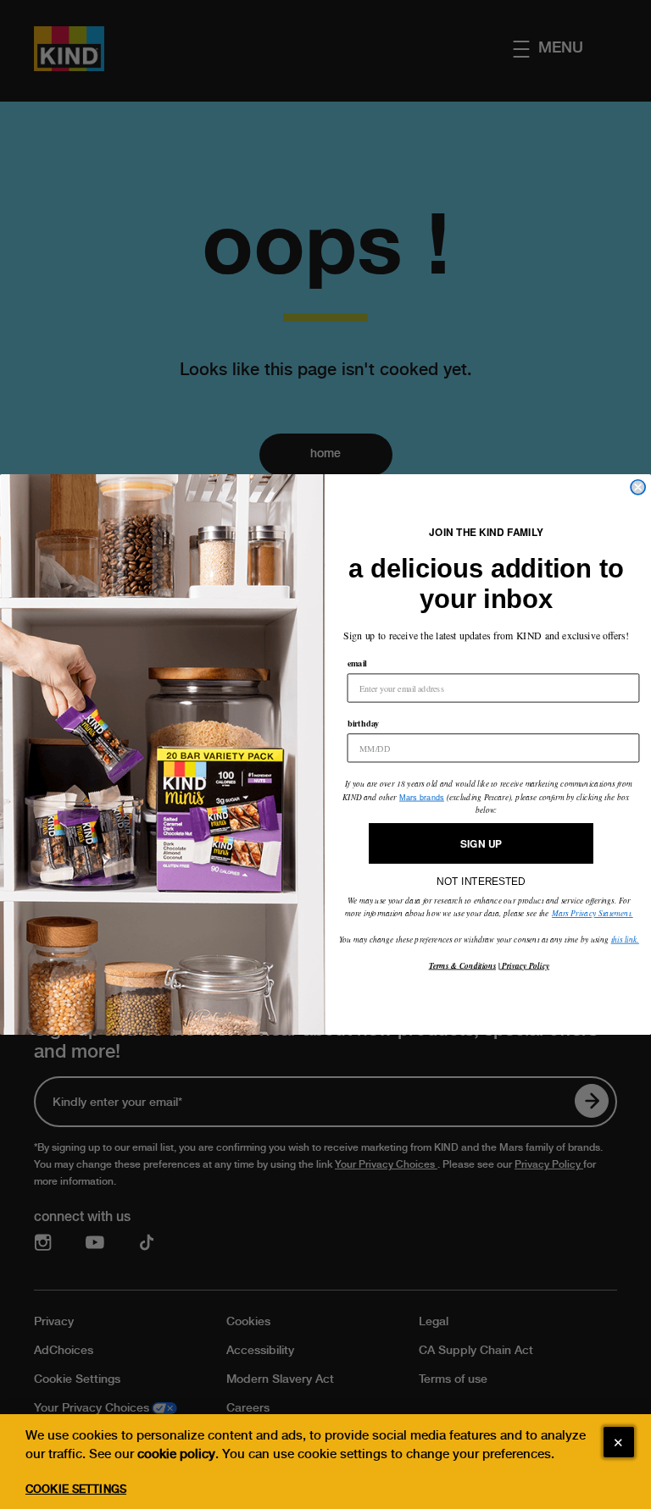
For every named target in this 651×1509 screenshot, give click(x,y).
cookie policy (176, 1454)
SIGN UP (481, 843)
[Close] (619, 1442)
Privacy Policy (524, 965)
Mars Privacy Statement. (592, 913)
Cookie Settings (75, 1489)
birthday (364, 723)
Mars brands (421, 797)
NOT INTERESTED (481, 877)
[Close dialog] (638, 487)
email (357, 663)
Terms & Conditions (462, 965)
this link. (625, 939)
